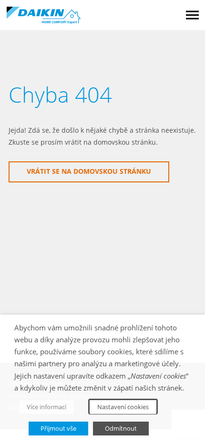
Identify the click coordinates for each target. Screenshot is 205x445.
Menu (192, 15)
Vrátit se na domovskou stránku (89, 171)
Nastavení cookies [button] (123, 407)
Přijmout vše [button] (58, 428)
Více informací (46, 407)
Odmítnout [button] (121, 428)
